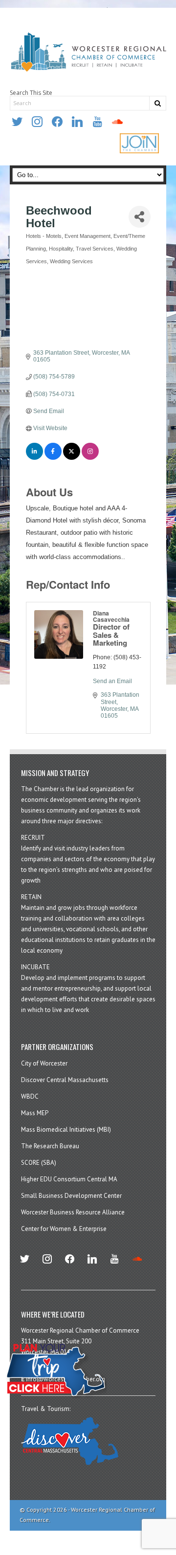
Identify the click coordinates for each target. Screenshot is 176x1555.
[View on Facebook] (53, 457)
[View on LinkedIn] (34, 457)
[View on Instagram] (90, 457)
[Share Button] (139, 217)
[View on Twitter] (71, 457)
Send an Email (112, 681)
